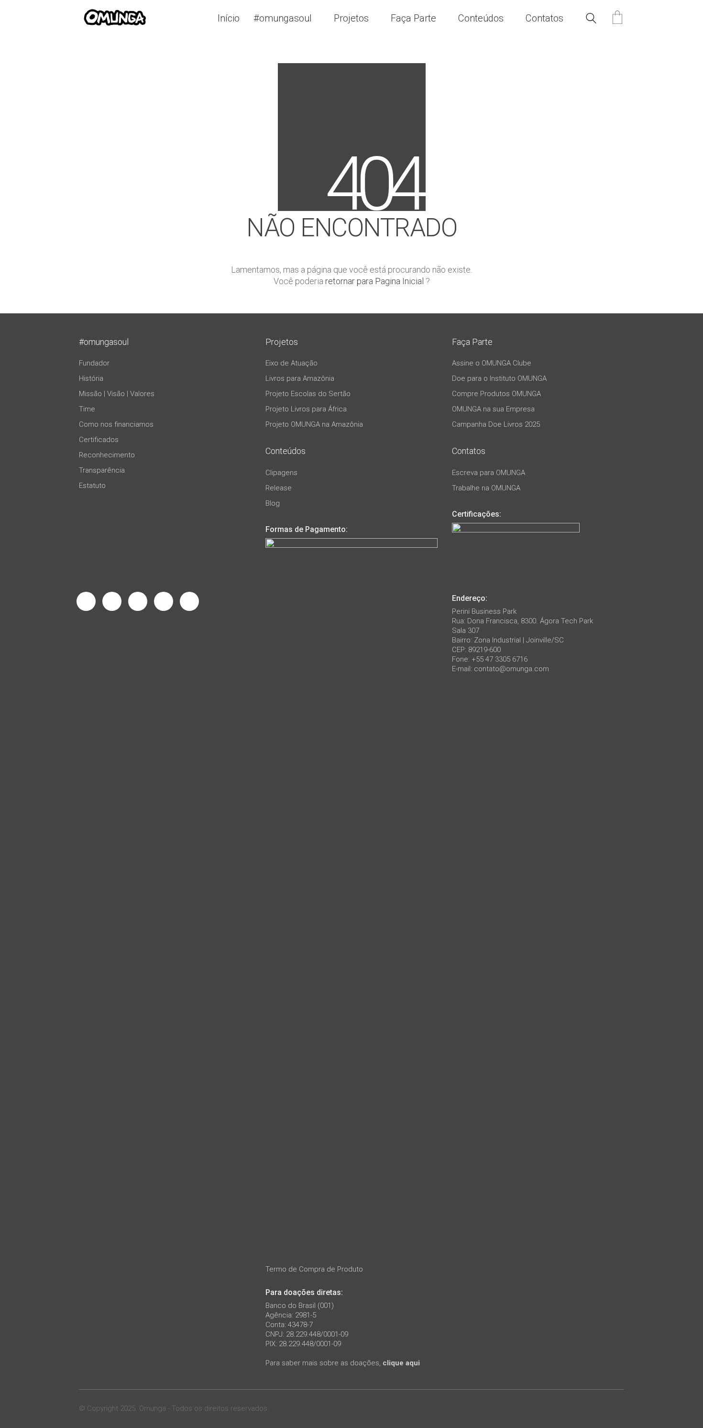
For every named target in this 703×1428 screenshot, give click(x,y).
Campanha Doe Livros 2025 (496, 424)
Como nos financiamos (116, 424)
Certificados (99, 439)
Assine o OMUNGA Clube (491, 363)
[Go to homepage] (115, 18)
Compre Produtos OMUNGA (496, 393)
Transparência (102, 470)
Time (87, 409)
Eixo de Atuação (291, 363)
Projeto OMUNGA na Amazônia (314, 424)
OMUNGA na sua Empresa (493, 409)
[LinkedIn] (137, 601)
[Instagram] (111, 601)
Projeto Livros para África (306, 409)
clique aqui (401, 1363)
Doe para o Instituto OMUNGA (499, 378)
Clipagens (281, 472)
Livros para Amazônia (299, 378)
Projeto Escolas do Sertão (308, 393)
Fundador (94, 363)
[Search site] (591, 19)
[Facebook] (86, 601)
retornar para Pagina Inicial (374, 281)
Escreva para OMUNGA (488, 472)
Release (278, 488)
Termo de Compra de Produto (314, 1269)
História (91, 378)
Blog (272, 503)
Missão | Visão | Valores (116, 393)
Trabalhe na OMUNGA (486, 488)
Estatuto (92, 485)
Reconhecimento (107, 455)
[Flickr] (189, 601)
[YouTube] (163, 601)
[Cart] (617, 18)
